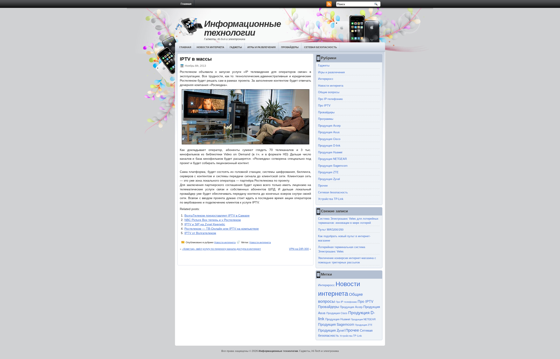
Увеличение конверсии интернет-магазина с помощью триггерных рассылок (347, 260)
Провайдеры (290, 47)
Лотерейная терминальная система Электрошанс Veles (341, 249)
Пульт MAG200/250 (330, 229)
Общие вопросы (328, 92)
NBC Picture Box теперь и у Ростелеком (212, 220)
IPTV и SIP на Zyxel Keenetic (204, 224)
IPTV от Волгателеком (200, 233)
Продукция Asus (329, 132)
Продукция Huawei (330, 152)
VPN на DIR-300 (299, 248)
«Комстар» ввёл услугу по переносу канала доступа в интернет (221, 248)
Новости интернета (210, 47)
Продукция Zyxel (329, 179)
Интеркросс (325, 79)
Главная (186, 3)
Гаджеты (236, 47)
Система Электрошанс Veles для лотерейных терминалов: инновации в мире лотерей (348, 220)
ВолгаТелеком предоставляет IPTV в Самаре (217, 215)
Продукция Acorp (329, 125)
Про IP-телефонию (330, 99)
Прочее (323, 185)
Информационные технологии (242, 28)
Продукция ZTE (328, 172)
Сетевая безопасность (320, 47)
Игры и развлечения (261, 47)
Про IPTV (324, 105)
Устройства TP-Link (330, 199)
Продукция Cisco (329, 139)
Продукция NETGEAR (332, 159)
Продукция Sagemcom (333, 165)
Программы (325, 119)
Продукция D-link (329, 145)
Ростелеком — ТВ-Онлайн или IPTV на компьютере (221, 228)
